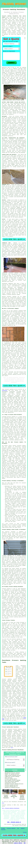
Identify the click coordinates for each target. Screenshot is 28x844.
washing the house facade (8, 535)
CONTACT (20, 7)
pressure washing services (19, 703)
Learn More (18, 843)
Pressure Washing (11, 828)
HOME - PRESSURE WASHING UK (14, 822)
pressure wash (19, 516)
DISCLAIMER (24, 7)
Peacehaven (4, 390)
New (18, 828)
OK (24, 843)
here (12, 747)
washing (11, 389)
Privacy (25, 832)
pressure (10, 487)
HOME (11, 7)
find (6, 729)
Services (3, 829)
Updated (22, 828)
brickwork (16, 132)
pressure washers (21, 472)
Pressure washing (6, 588)
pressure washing (21, 25)
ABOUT (17, 7)
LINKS (14, 7)
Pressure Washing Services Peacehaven (13, 749)
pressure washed (19, 193)
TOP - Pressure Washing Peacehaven (10, 808)
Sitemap (3, 828)
